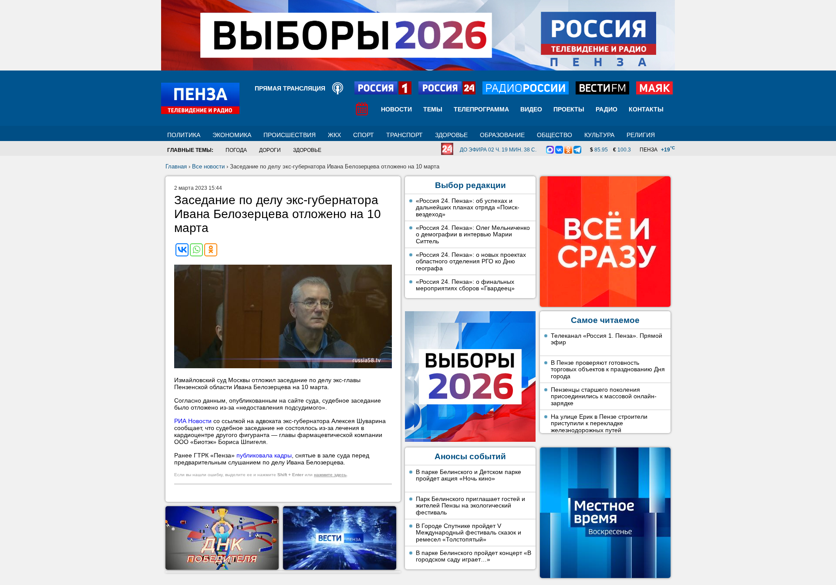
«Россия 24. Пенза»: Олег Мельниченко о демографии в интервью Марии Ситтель (473, 234)
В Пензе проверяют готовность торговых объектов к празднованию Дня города (608, 369)
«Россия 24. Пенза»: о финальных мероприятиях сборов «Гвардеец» (465, 285)
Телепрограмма (481, 109)
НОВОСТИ (396, 109)
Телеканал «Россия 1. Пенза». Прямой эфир (606, 339)
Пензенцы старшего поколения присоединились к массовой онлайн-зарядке (604, 396)
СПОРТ (363, 134)
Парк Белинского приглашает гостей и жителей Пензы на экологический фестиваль (470, 505)
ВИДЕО (531, 109)
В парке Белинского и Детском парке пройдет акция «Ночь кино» (468, 475)
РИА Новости (193, 420)
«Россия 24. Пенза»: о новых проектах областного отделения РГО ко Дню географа (471, 261)
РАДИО (606, 109)
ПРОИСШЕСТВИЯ (289, 134)
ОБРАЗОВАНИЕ (502, 134)
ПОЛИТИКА (183, 134)
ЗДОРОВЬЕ (451, 134)
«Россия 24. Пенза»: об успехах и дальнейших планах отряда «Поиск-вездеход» (467, 207)
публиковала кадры (264, 455)
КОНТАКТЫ (646, 109)
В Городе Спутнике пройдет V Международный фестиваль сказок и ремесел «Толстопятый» (468, 532)
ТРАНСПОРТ (404, 134)
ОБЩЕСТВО (554, 134)
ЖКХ (334, 134)
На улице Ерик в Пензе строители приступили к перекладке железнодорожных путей (599, 423)
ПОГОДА (236, 150)
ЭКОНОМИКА (231, 134)
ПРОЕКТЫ (568, 109)
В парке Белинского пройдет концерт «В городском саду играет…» (473, 556)
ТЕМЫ (432, 109)
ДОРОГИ (270, 150)
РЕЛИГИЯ (641, 134)
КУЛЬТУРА (599, 134)
